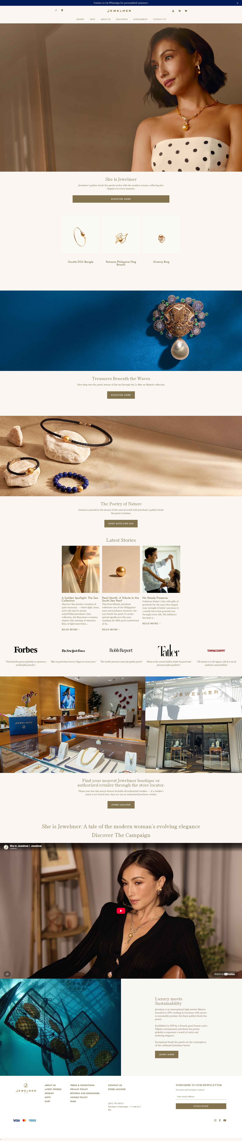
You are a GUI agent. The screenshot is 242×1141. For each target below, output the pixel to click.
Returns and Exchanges (85, 1093)
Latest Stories (53, 1089)
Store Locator (117, 1089)
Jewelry (49, 1093)
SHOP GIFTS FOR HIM (121, 523)
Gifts (48, 1097)
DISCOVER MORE (121, 199)
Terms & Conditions (82, 1085)
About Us (50, 1085)
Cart (47, 1101)
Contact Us (115, 1085)
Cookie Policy (79, 1097)
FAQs (73, 1101)
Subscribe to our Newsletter (199, 1085)
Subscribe (201, 1106)
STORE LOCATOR (121, 805)
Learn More (166, 1054)
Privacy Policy (79, 1089)
